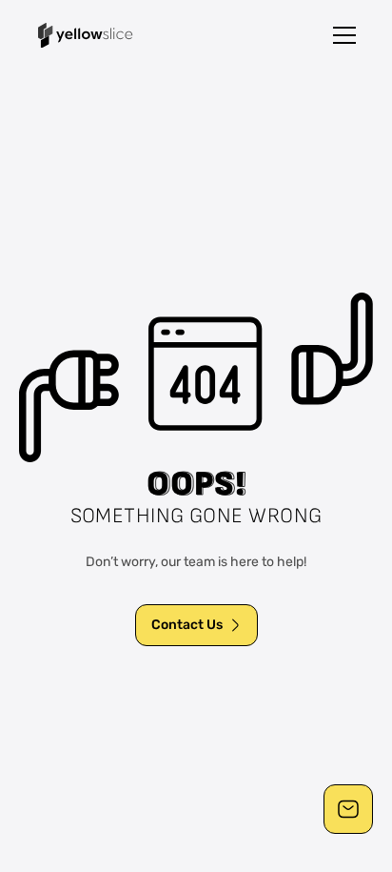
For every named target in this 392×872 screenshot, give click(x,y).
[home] (85, 35)
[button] (344, 35)
